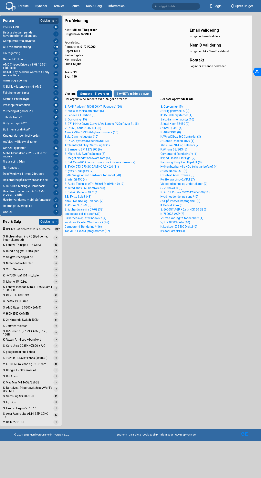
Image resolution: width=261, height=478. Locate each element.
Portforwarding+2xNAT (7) (177, 179)
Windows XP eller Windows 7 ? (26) (87, 222)
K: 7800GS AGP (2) (172, 213)
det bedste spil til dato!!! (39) (83, 213)
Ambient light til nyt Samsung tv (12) (88, 145)
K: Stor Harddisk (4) (172, 231)
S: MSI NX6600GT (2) (173, 171)
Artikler (59, 6)
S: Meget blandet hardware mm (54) (88, 158)
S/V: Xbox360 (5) (171, 188)
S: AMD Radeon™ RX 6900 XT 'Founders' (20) (93, 106)
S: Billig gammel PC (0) (174, 111)
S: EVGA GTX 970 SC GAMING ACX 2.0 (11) (92, 166)
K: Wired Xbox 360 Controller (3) (85, 188)
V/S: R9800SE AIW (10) (175, 222)
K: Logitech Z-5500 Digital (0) (178, 226)
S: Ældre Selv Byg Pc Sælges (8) (85, 153)
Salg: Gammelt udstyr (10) (81, 136)
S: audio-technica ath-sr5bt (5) (84, 111)
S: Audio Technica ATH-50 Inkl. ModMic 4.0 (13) (95, 183)
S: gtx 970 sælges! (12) (79, 171)
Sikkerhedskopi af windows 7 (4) (85, 218)
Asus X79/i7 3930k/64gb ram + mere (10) (91, 132)
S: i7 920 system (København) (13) (87, 141)
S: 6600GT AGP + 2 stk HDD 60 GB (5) (184, 209)
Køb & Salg (94, 6)
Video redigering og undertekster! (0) (184, 183)
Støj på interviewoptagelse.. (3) (180, 201)
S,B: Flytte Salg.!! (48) (78, 196)
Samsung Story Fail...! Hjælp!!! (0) (181, 162)
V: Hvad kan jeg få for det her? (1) (181, 218)
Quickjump (47, 20)
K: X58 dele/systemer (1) (176, 115)
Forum (75, 6)
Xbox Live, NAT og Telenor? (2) (84, 201)
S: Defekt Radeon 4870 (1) (81, 192)
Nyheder (41, 6)
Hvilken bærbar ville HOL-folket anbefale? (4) (189, 166)
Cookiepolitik (150, 434)
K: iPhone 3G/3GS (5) (78, 205)
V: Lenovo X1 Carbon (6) (80, 115)
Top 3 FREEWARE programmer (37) (87, 231)
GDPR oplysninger (185, 434)
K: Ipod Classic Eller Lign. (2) (177, 158)
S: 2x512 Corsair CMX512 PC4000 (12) (185, 192)
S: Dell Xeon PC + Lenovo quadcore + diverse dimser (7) (100, 162)
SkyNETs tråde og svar (132, 94)
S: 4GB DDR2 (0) (170, 132)
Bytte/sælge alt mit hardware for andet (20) (93, 175)
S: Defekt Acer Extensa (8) (177, 175)
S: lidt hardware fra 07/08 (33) (84, 209)
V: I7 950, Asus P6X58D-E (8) (83, 128)
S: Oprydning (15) (76, 119)
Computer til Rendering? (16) (83, 226)
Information (116, 6)
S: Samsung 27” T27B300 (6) (83, 149)
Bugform (122, 434)
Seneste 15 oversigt (94, 94)
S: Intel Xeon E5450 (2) (174, 123)
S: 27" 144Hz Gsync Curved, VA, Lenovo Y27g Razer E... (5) (102, 123)
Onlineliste (135, 434)
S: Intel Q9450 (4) (76, 179)
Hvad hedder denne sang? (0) (179, 196)
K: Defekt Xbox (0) (172, 205)
